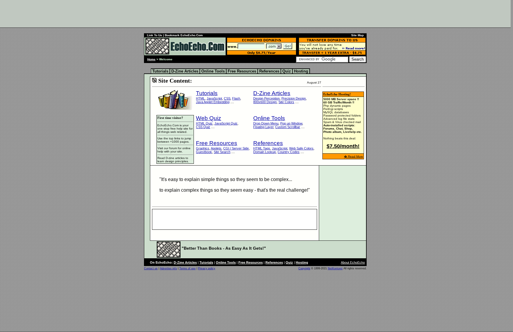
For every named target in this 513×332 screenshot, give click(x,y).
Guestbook (204, 152)
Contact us (151, 268)
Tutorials (160, 71)
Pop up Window (291, 123)
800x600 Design (265, 102)
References (269, 71)
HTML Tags (261, 148)
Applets (216, 148)
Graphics (202, 148)
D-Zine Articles (185, 71)
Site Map (357, 35)
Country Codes (289, 152)
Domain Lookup (264, 152)
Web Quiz (208, 118)
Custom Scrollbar (287, 127)
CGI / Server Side (236, 148)
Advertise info (168, 268)
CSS (227, 98)
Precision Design (293, 98)
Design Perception (266, 98)
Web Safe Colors (301, 148)
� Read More (353, 156)
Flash (236, 98)
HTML (200, 98)
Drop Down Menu (265, 123)
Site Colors (286, 102)
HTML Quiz (204, 123)
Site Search (222, 152)
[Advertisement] (255, 13)
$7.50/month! (343, 146)
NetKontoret (335, 268)
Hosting (301, 71)
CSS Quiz (203, 127)
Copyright (304, 268)
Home (151, 59)
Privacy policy (206, 268)
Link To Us (154, 35)
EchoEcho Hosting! (337, 94)
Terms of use (187, 268)
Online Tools (213, 71)
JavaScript (214, 98)
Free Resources (242, 71)
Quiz (286, 71)
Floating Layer (263, 127)
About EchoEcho (353, 262)
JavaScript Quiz (226, 123)
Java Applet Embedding (212, 102)
